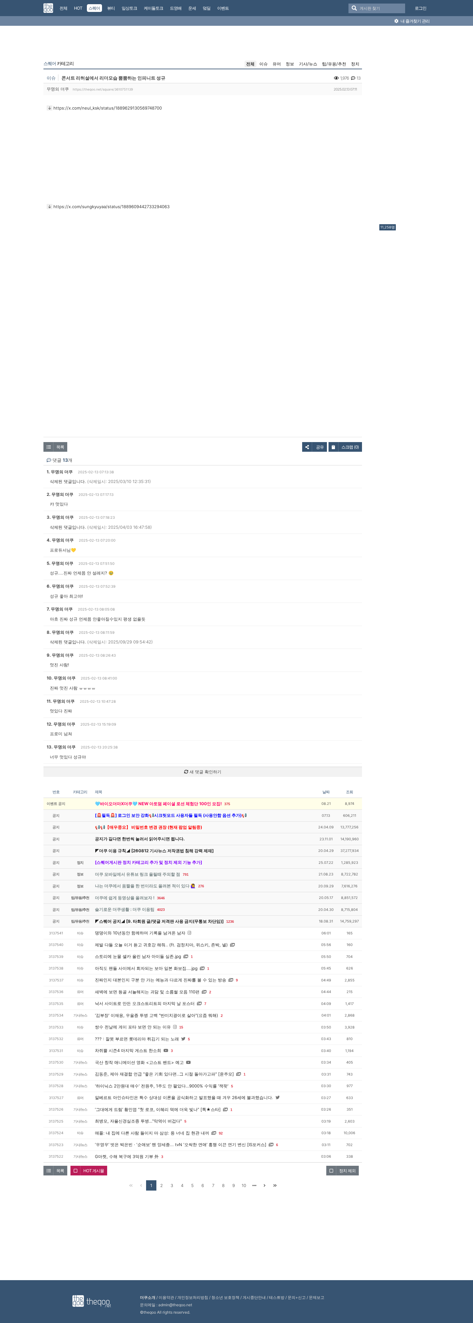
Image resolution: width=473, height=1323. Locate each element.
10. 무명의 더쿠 (61, 678)
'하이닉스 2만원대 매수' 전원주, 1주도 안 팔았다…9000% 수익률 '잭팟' (161, 1085)
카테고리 (58, 63)
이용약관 (166, 1297)
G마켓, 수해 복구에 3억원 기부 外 (127, 1156)
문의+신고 (297, 1297)
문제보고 (316, 1297)
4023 (161, 910)
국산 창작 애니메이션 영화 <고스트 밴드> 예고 (139, 1062)
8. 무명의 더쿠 (60, 632)
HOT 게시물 (93, 1170)
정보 (290, 63)
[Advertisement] (405, 126)
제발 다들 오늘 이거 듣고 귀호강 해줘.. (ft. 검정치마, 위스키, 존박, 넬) (161, 944)
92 (221, 1133)
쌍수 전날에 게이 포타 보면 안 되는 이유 (133, 1026)
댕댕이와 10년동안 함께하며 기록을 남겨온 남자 (140, 932)
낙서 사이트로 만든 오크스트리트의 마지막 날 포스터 (145, 1003)
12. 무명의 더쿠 (61, 724)
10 (244, 1185)
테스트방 (276, 1297)
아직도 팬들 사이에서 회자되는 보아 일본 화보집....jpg (146, 968)
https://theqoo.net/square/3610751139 (103, 89)
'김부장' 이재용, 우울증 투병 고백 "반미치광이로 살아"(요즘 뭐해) (156, 1015)
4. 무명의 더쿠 (60, 540)
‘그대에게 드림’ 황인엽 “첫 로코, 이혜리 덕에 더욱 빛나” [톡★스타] (158, 1109)
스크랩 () (350, 446)
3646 (161, 898)
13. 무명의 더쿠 (61, 746)
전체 (250, 63)
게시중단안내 (254, 1297)
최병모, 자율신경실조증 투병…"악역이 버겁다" (138, 1121)
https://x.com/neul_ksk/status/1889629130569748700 (107, 108)
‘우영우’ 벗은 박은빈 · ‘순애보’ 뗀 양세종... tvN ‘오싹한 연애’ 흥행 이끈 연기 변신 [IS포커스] (180, 1144)
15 (181, 1027)
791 (186, 874)
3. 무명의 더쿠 (60, 517)
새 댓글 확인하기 (204, 771)
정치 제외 (347, 1170)
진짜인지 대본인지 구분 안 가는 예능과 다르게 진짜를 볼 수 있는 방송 (160, 979)
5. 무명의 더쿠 (60, 563)
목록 (60, 446)
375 (227, 804)
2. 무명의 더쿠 (60, 494)
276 (201, 886)
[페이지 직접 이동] (254, 1185)
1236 (230, 921)
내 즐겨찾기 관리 (415, 21)
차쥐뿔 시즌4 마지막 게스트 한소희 (128, 1050)
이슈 (263, 63)
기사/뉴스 (308, 63)
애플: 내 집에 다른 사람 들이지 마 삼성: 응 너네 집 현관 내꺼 (152, 1132)
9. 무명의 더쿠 (60, 655)
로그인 (420, 8)
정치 (355, 63)
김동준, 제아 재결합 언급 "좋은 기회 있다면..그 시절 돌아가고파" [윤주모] (164, 1074)
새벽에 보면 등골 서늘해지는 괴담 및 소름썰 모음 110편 (147, 991)
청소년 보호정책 (225, 1297)
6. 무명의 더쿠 (60, 586)
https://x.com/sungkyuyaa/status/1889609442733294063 (111, 206)
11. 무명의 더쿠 (61, 701)
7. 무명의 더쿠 (60, 609)
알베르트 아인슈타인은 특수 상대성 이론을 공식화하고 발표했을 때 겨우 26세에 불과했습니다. (184, 1097)
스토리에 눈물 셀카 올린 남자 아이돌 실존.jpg (138, 956)
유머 (277, 63)
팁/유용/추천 (334, 63)
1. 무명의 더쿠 (60, 471)
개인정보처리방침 (192, 1297)
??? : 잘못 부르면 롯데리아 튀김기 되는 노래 (137, 1038)
